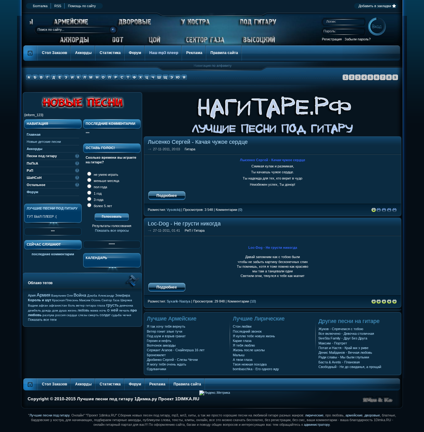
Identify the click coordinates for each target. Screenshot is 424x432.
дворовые (372, 415)
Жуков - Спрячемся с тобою (340, 329)
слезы (82, 315)
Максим (84, 300)
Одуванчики (156, 369)
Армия (43, 295)
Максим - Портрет (332, 343)
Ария (32, 295)
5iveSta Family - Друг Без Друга (342, 338)
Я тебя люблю (244, 345)
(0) (240, 209)
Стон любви (242, 326)
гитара (91, 305)
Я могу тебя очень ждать (166, 364)
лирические (314, 415)
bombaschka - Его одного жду (256, 369)
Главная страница (30, 53)
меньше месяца (106, 181)
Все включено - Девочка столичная (346, 333)
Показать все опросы (112, 230)
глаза (101, 305)
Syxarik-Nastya (178, 301)
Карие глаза (242, 341)
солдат (105, 315)
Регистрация (332, 39)
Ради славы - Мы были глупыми (343, 357)
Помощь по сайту (82, 6)
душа (63, 310)
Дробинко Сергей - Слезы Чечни (172, 360)
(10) (253, 301)
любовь (83, 310)
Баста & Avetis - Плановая (339, 362)
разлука (48, 315)
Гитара (190, 149)
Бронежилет (156, 355)
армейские (354, 415)
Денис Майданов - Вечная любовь (345, 352)
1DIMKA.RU (187, 398)
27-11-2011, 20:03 (166, 149)
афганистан (58, 305)
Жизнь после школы (249, 350)
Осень (96, 300)
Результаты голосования (111, 226)
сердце (71, 315)
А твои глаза (242, 360)
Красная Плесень (65, 300)
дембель (34, 310)
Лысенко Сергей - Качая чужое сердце (198, 142)
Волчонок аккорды (161, 345)
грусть (112, 304)
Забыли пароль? (358, 39)
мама (94, 310)
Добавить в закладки (375, 6)
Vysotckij (173, 209)
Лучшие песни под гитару (52, 208)
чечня (127, 315)
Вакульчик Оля (62, 295)
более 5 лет (102, 206)
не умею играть (105, 174)
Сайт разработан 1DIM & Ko (377, 399)
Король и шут (39, 300)
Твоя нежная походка (250, 364)
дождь (46, 310)
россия (60, 315)
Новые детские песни (44, 141)
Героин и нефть (159, 341)
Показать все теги (42, 319)
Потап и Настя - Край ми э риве (343, 348)
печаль (124, 310)
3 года (98, 200)
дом (55, 310)
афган (43, 305)
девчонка (126, 305)
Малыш (239, 355)
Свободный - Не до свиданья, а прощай (349, 367)
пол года (100, 187)
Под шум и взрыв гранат (166, 336)
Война (80, 295)
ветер (80, 305)
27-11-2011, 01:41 (166, 230)
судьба (116, 315)
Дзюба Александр (100, 295)
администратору (317, 424)
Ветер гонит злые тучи (164, 331)
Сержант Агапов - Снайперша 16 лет (176, 350)
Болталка (40, 6)
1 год (97, 193)
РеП (188, 230)
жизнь (72, 310)
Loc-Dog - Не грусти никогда (184, 223)
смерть (93, 315)
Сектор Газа (110, 300)
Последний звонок (247, 331)
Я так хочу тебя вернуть (166, 326)
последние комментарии (53, 254)
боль (71, 305)
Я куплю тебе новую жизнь (254, 336)
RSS (57, 6)
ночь (102, 310)
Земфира (122, 295)
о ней (112, 309)
